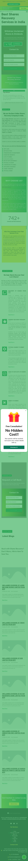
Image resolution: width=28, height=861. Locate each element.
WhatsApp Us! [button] (14, 447)
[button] (25, 410)
